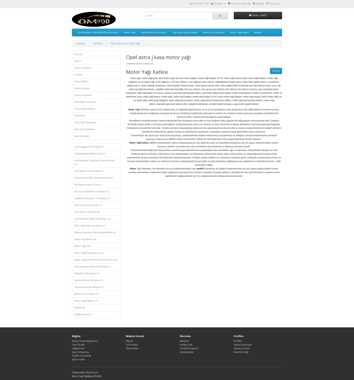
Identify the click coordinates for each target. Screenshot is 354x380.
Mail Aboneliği (81, 136)
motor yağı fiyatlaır (182, 96)
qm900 (200, 168)
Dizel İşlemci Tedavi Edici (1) (88, 171)
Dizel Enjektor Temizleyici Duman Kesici (98, 32)
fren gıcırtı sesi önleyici (213, 89)
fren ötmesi (231, 89)
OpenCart (93, 372)
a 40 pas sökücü (179, 82)
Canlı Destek (78, 344)
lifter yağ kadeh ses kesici (150, 93)
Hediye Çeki (186, 344)
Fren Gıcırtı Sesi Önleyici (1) (88, 205)
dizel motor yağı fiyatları (254, 78)
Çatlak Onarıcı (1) (83, 314)
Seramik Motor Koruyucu (153, 32)
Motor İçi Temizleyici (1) (86, 293)
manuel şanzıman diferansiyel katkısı (182, 93)
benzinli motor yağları (186, 78)
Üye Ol (77, 61)
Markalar (98, 43)
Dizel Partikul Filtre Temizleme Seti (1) (93, 177)
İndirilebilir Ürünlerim (85, 102)
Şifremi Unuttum (82, 67)
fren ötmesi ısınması (248, 89)
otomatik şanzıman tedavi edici (172, 104)
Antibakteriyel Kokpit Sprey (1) (89, 153)
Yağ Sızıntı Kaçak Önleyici (185, 32)
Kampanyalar (187, 352)
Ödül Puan (79, 115)
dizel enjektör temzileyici (153, 85)
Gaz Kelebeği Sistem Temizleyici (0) (92, 218)
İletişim (258, 32)
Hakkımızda (78, 348)
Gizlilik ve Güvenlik (81, 355)
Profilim (78, 74)
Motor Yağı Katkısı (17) (85, 300)
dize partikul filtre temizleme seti (237, 85)
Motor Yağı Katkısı (239, 32)
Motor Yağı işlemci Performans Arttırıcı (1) (96, 259)
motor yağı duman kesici (181, 100)
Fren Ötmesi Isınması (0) (86, 212)
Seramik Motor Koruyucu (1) (88, 280)
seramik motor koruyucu (221, 104)
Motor (133, 168)
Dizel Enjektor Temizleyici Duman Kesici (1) (94, 162)
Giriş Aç (78, 54)
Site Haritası (132, 348)
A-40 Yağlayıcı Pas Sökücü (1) (89, 146)
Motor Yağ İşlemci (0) (85, 239)
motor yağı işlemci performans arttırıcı (212, 100)
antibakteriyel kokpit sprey (228, 82)
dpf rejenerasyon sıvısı (265, 85)
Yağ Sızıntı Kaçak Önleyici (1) (88, 287)
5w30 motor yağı (270, 96)
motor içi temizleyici (242, 93)
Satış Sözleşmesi (80, 352)
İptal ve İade (78, 359)
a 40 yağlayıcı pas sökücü (201, 82)
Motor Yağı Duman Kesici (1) (88, 253)
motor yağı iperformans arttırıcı (247, 100)
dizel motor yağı (166, 78)
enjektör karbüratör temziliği (169, 89)
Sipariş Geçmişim (83, 95)
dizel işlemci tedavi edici (207, 85)
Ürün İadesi (132, 344)
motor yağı (135, 78)
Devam (276, 70)
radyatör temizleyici (198, 104)
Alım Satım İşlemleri (84, 129)
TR (86, 372)
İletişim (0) (79, 307)
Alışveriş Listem (82, 88)
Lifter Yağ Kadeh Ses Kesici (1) (89, 225)
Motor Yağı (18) (82, 246)
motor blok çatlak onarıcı (254, 82)
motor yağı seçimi (233, 78)
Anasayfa (80, 43)
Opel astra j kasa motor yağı (125, 43)
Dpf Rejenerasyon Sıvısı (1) (88, 184)
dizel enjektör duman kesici (180, 85)
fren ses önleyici (193, 89)
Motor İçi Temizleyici (214, 32)
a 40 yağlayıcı (163, 82)
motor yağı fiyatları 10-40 (210, 78)
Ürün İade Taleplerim (85, 122)
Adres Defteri (81, 81)
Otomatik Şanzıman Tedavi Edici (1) (92, 266)
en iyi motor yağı (146, 82)
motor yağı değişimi (158, 100)
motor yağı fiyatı (149, 78)
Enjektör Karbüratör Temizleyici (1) (92, 198)
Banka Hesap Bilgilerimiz (85, 341)
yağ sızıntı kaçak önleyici (246, 104)
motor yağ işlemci (152, 96)
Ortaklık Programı (189, 348)
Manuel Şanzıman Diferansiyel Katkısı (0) (95, 232)
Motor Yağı (129, 32)
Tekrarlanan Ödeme (84, 108)
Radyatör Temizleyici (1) (86, 273)
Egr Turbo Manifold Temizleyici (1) (92, 191)
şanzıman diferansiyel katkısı (216, 93)
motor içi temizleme (262, 93)
